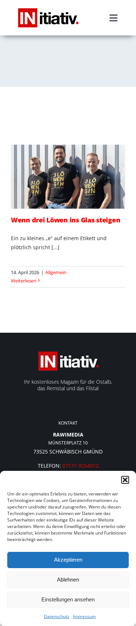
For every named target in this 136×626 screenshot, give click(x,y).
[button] (125, 480)
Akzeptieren (68, 560)
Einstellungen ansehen (68, 599)
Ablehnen (68, 579)
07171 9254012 (80, 465)
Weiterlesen (23, 280)
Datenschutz (56, 616)
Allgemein (55, 272)
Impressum (84, 616)
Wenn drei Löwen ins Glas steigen (65, 220)
